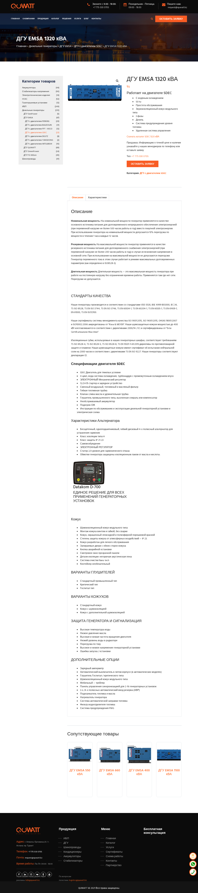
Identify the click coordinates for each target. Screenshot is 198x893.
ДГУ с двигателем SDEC (88, 46)
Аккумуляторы (29, 87)
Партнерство (113, 865)
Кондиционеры (72, 852)
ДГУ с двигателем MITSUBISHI (38, 144)
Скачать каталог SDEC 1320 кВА (143, 137)
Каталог (55, 18)
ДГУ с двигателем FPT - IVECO (38, 129)
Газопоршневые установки (34, 102)
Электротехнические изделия (36, 95)
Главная (15, 18)
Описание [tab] (77, 198)
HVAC (24, 99)
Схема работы (114, 856)
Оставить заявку (171, 19)
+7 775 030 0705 (101, 7)
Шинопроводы (29, 159)
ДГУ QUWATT (30, 147)
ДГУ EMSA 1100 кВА (169, 772)
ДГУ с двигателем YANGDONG (39, 140)
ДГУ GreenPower (31, 151)
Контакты (96, 18)
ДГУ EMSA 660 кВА (109, 772)
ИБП (24, 106)
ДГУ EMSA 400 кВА (139, 772)
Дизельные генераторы (43, 46)
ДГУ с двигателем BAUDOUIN (38, 125)
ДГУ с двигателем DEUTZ (36, 136)
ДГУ (65, 843)
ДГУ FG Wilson (30, 155)
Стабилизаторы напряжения (35, 91)
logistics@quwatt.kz (78, 880)
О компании (29, 18)
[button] (117, 80)
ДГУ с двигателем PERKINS (37, 121)
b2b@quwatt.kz (33, 880)
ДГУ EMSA (66, 46)
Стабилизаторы (72, 861)
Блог (86, 18)
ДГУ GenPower (30, 114)
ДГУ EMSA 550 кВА (80, 772)
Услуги (77, 18)
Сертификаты (114, 852)
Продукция (43, 18)
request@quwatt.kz (177, 7)
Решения (66, 18)
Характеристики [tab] (97, 198)
